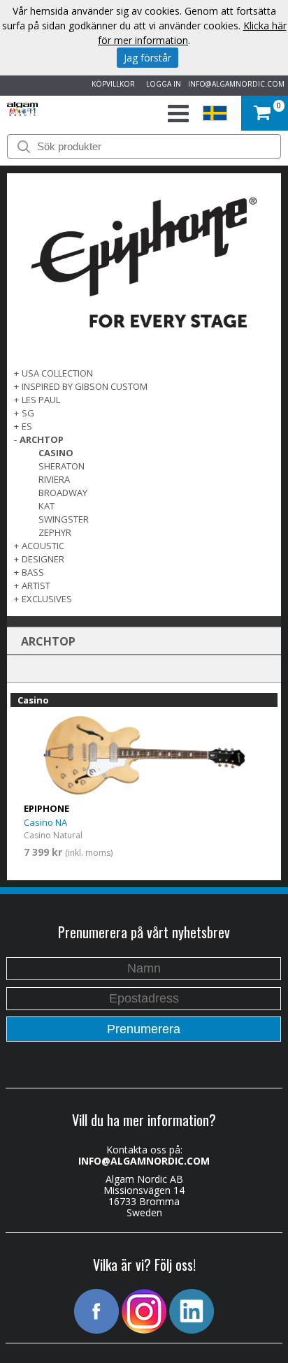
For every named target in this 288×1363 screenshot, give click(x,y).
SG (28, 413)
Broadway (62, 492)
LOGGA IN (161, 84)
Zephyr (54, 532)
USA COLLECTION (57, 373)
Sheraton (61, 466)
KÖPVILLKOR (111, 84)
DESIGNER (43, 559)
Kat (46, 506)
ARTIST (36, 585)
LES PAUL (41, 399)
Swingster (63, 519)
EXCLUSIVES (47, 598)
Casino (55, 452)
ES (27, 426)
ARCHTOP (42, 439)
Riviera (54, 479)
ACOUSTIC (43, 545)
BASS (33, 572)
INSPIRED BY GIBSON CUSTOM (84, 386)
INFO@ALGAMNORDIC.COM (236, 84)
